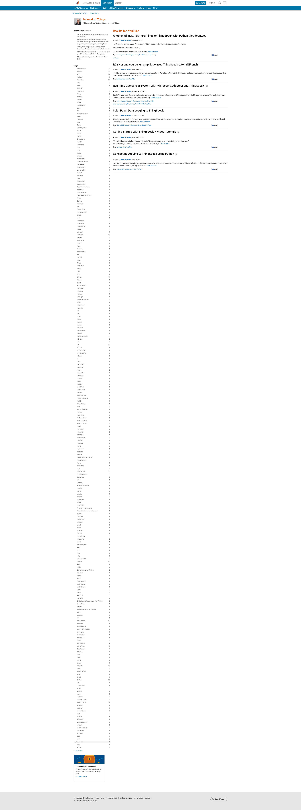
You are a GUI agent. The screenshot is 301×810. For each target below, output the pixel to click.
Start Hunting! (82, 776)
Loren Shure (93, 390)
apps (93, 108)
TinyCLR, (137, 104)
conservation (93, 170)
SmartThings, (143, 55)
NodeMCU (93, 466)
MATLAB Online (93, 423)
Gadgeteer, (123, 101)
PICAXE (93, 488)
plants (93, 491)
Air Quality (93, 91)
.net (93, 83)
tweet (93, 669)
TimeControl (93, 649)
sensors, (136, 55)
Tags (93, 612)
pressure (93, 516)
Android (93, 97)
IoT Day (93, 347)
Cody (105, 8)
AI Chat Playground (116, 8)
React (93, 542)
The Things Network (93, 629)
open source (93, 471)
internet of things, (127, 55)
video (93, 688)
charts (93, 136)
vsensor (93, 691)
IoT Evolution (93, 350)
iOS (93, 342)
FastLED (93, 249)
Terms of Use (138, 798)
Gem (93, 271)
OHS (93, 468)
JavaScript (93, 364)
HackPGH (93, 288)
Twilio (93, 674)
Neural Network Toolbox (93, 457)
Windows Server (93, 722)
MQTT (93, 446)
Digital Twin (93, 209)
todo (93, 654)
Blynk (93, 125)
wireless (93, 725)
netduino (93, 452)
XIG (93, 739)
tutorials (93, 666)
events (93, 243)
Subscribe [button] (94, 13)
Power (93, 502)
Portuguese (93, 499)
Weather (93, 697)
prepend (93, 514)
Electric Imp (93, 221)
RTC (93, 553)
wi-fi (93, 714)
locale (93, 381)
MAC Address (93, 395)
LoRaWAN (93, 387)
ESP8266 (93, 235)
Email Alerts (93, 226)
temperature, (152, 55)
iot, (139, 101)
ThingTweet (93, 646)
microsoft (93, 432)
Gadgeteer (93, 266)
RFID (93, 550)
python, (124, 169)
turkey (93, 663)
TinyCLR (93, 652)
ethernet (93, 238)
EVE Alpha (93, 240)
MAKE (93, 401)
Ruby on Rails (93, 559)
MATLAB (93, 77)
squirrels (93, 598)
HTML (93, 302)
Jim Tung (93, 367)
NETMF (93, 454)
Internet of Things (94, 19)
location (93, 384)
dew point (93, 204)
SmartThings (93, 584)
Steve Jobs (93, 604)
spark (93, 592)
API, (118, 79)
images (93, 322)
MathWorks (93, 415)
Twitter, (143, 104)
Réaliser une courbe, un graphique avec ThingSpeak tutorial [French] (156, 64)
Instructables (93, 330)
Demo (93, 198)
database (93, 190)
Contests (140, 8)
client (93, 147)
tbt (93, 618)
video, (127, 79)
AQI (93, 111)
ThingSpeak (93, 643)
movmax (93, 443)
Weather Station (93, 699)
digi (93, 207)
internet (93, 333)
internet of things (93, 336)
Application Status (126, 798)
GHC (93, 274)
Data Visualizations (93, 187)
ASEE (93, 116)
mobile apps (93, 438)
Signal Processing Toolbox (93, 570)
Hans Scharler (126, 40)
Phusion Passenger (93, 485)
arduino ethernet (93, 114)
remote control (93, 545)
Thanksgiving (93, 626)
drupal (93, 215)
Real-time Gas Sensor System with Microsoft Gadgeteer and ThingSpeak (158, 85)
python (93, 533)
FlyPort (93, 257)
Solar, (144, 125)
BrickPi (93, 133)
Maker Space (93, 404)
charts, (119, 125)
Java (93, 361)
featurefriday (93, 252)
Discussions (130, 8)
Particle (93, 483)
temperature (93, 621)
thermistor (93, 632)
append (93, 99)
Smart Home (93, 581)
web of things (93, 702)
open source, (117, 104)
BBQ (93, 122)
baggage (93, 119)
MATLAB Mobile (93, 421)
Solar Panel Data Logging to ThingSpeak (138, 110)
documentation (93, 212)
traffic (93, 657)
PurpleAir (93, 530)
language (93, 376)
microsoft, (143, 101)
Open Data (93, 80)
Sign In (213, 3)
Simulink (93, 573)
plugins (93, 494)
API (93, 74)
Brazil (93, 130)
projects (93, 522)
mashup (93, 412)
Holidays (93, 297)
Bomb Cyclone (93, 128)
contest (93, 173)
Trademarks (89, 798)
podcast (93, 497)
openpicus (93, 477)
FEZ (93, 254)
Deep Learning (93, 192)
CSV (93, 178)
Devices (93, 201)
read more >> (153, 51)
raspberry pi (93, 536)
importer (93, 328)
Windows (93, 719)
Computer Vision (93, 161)
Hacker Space (93, 285)
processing (93, 519)
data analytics (93, 68)
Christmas (93, 145)
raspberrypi (93, 539)
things (93, 640)
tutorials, (122, 79)
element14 (93, 223)
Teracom (93, 623)
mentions (93, 429)
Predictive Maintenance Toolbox (93, 511)
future (93, 263)
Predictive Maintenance (93, 508)
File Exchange (95, 8)
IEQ (93, 314)
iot (93, 345)
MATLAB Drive (93, 418)
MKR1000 (93, 435)
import (93, 325)
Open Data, (150, 101)
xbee (93, 736)
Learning (118, 3)
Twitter (93, 680)
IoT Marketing (93, 353)
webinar (93, 708)
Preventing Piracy (112, 798)
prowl (93, 525)
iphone (93, 356)
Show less (79, 751)
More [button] (155, 8)
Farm (93, 246)
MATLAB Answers (81, 8)
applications (93, 105)
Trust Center (78, 798)
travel (93, 660)
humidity (93, 308)
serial (93, 564)
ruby (93, 556)
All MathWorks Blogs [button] (80, 13)
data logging (93, 184)
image (93, 319)
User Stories (93, 685)
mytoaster (93, 449)
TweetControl (93, 671)
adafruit (93, 88)
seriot (93, 567)
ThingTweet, (131, 104)
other (93, 480)
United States (219, 799)
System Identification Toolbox (93, 609)
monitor (93, 440)
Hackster (93, 291)
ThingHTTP (93, 638)
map (93, 407)
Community (107, 3)
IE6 (93, 311)
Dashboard (93, 181)
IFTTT (93, 316)
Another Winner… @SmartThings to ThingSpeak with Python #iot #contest (159, 35)
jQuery (93, 370)
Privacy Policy (99, 798)
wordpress (93, 730)
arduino (93, 71)
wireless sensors (93, 728)
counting (93, 176)
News (93, 463)
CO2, (122, 125)
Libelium (93, 378)
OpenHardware (93, 474)
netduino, (139, 125)
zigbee (93, 747)
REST (93, 547)
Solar (93, 590)
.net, (118, 101)
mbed (93, 426)
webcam (93, 705)
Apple (93, 102)
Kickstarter (93, 373)
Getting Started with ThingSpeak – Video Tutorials (144, 131)
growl (93, 283)
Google (93, 280)
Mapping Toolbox (93, 409)
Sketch (93, 576)
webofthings (93, 711)
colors (93, 153)
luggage (93, 392)
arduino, (119, 169)
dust (93, 218)
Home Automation (93, 299)
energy (93, 229)
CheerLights (93, 139)
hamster (93, 294)
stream (93, 607)
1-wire (93, 85)
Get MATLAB (200, 3)
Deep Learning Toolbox (93, 195)
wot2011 (93, 733)
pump (93, 528)
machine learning (93, 398)
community (93, 159)
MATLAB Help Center (91, 3)
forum (93, 260)
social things (93, 587)
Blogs (149, 8)
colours (93, 156)
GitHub (93, 277)
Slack (93, 578)
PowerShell (93, 505)
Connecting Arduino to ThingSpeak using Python (143, 153)
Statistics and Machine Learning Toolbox (93, 601)
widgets (93, 716)
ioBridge (93, 339)
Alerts (93, 94)
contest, (119, 55)
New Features (93, 460)
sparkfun (93, 595)
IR (93, 359)
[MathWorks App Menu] (224, 3)
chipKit (93, 142)
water (93, 694)
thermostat (93, 635)
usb (93, 683)
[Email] (214, 55)
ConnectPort (93, 167)
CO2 (93, 150)
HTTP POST (93, 305)
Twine (93, 677)
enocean (93, 232)
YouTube (93, 742)
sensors (93, 561)
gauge (93, 268)
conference (93, 164)
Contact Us (148, 798)
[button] (220, 3)
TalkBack (93, 615)
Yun (93, 745)
